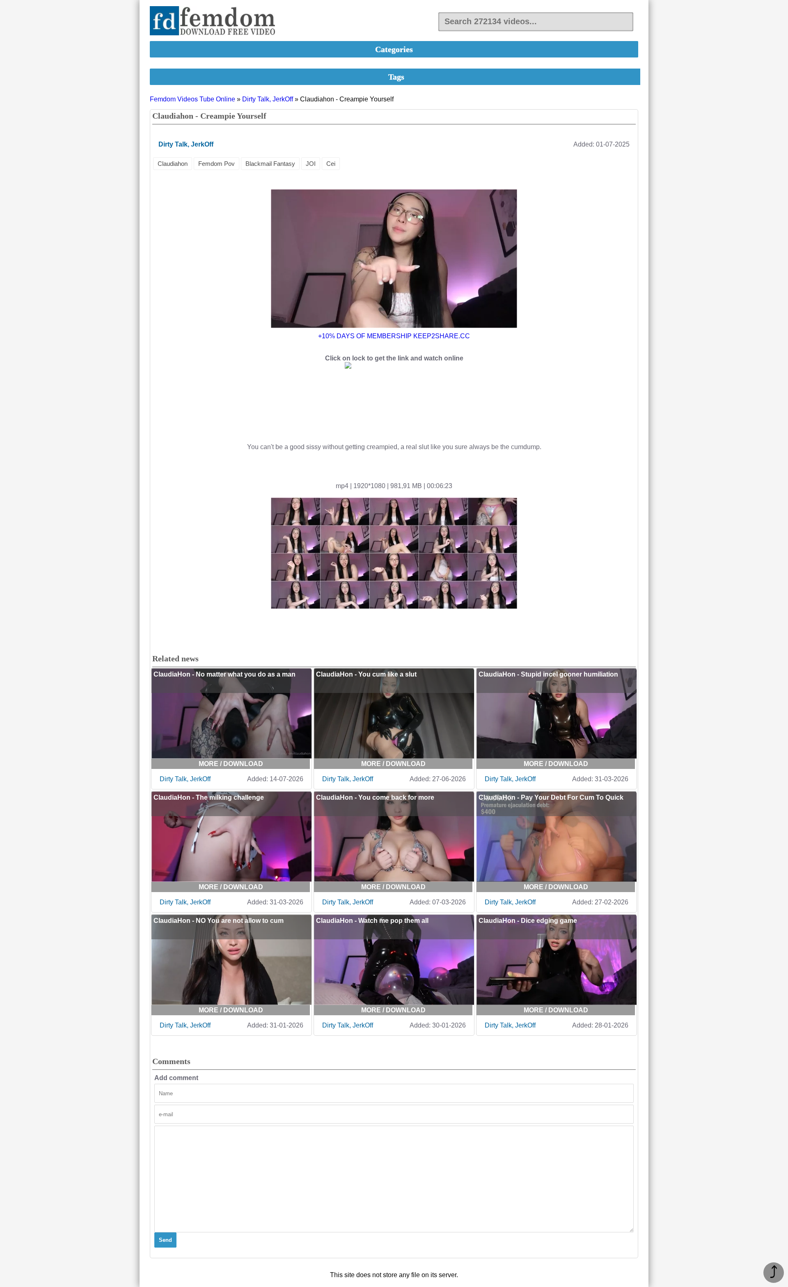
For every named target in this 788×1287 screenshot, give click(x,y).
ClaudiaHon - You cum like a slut (366, 674)
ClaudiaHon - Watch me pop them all (372, 920)
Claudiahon (173, 163)
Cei (330, 163)
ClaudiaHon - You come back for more (375, 797)
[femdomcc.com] (215, 21)
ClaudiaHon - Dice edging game (528, 920)
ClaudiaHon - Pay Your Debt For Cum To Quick (551, 797)
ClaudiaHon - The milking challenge (208, 797)
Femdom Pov (216, 163)
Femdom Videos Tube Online (192, 99)
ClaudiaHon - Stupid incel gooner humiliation (548, 674)
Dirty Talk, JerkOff (267, 99)
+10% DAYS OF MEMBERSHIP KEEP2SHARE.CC (394, 336)
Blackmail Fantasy (270, 163)
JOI (311, 163)
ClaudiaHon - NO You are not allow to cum (218, 920)
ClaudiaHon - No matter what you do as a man (224, 674)
